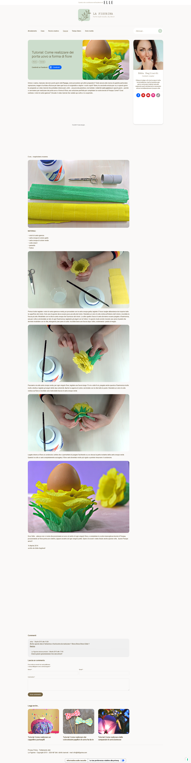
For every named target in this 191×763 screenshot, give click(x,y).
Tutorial (65, 31)
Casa (42, 31)
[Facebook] (138, 95)
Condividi (56, 67)
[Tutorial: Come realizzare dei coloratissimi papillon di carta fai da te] (78, 721)
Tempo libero (76, 31)
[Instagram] (153, 95)
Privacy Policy (33, 750)
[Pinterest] (143, 95)
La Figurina (34, 651)
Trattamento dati (44, 750)
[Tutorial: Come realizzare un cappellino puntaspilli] (43, 721)
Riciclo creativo (53, 31)
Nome (30, 669)
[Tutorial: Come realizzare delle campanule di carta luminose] (113, 721)
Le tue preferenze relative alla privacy (104, 760)
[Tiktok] (158, 95)
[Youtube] (148, 95)
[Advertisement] (78, 576)
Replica (32, 646)
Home (35, 62)
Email (81, 669)
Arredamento (32, 31)
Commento (31, 677)
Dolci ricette (89, 31)
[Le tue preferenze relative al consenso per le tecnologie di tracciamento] (187, 759)
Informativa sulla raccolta (76, 760)
